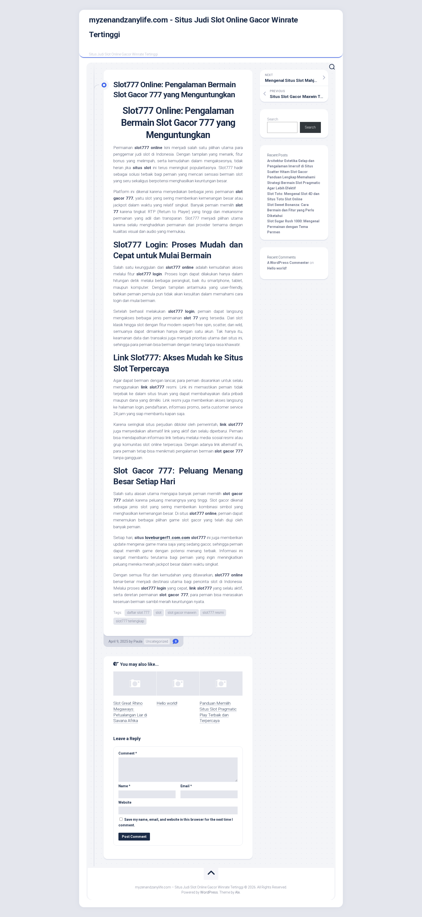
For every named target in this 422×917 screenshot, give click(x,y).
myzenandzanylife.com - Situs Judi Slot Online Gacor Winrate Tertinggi (193, 27)
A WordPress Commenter (288, 263)
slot (158, 613)
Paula (138, 641)
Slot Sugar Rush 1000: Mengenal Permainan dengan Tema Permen (293, 226)
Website (124, 802)
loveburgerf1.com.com (167, 537)
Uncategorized (157, 641)
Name (124, 786)
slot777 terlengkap (130, 621)
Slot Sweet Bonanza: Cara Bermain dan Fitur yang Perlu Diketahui (290, 210)
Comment (127, 753)
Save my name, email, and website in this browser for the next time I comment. (175, 822)
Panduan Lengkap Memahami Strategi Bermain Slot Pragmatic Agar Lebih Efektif (293, 182)
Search (272, 119)
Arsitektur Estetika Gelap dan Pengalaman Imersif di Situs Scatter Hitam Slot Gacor (290, 166)
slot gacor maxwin (182, 613)
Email (186, 786)
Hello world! (167, 703)
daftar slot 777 (138, 613)
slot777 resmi (213, 613)
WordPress (209, 892)
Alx (237, 892)
